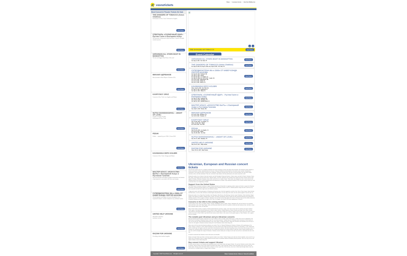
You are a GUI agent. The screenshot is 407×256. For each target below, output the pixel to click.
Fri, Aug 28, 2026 (195, 66)
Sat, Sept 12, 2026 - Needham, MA (199, 98)
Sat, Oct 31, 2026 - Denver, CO (198, 82)
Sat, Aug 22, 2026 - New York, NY (199, 60)
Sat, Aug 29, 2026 (204, 66)
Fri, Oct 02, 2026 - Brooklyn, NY (199, 114)
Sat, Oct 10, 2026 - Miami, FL (198, 80)
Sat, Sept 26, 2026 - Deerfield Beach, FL (200, 101)
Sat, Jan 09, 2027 (204, 78)
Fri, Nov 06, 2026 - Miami (197, 131)
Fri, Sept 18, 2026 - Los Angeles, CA (199, 76)
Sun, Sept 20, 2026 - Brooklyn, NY (199, 99)
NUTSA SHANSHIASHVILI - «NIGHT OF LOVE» (212, 137)
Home (228, 2)
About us (240, 253)
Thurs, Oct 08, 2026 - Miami (198, 123)
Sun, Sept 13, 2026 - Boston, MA (199, 108)
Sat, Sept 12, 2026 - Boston (197, 75)
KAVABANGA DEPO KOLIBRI (204, 86)
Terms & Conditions (249, 253)
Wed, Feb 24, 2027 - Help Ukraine (199, 144)
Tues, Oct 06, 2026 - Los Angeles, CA (199, 121)
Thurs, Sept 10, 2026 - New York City (200, 88)
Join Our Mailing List (249, 2)
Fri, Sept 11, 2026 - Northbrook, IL (199, 89)
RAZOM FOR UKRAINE (201, 148)
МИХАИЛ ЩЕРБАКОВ (201, 113)
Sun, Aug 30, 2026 (213, 66)
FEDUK (194, 128)
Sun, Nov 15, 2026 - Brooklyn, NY (199, 138)
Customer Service (236, 2)
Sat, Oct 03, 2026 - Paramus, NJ (198, 115)
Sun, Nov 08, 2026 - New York (198, 132)
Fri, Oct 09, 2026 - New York (198, 124)
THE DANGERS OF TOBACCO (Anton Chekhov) (212, 65)
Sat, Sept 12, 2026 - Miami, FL (198, 90)
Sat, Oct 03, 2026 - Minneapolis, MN (199, 79)
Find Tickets (181, 30)
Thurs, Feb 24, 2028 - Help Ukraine (199, 150)
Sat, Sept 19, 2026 (195, 78)
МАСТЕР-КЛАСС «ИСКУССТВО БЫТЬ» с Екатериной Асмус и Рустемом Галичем (215, 106)
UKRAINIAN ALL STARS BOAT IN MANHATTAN (212, 59)
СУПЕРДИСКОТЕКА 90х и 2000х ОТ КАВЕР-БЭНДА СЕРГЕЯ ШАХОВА (214, 71)
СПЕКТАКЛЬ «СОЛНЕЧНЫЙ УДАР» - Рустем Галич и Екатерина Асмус (214, 96)
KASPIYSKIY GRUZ (200, 120)
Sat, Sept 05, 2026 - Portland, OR (199, 74)
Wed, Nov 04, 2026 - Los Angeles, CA (199, 130)
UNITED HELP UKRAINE (202, 143)
